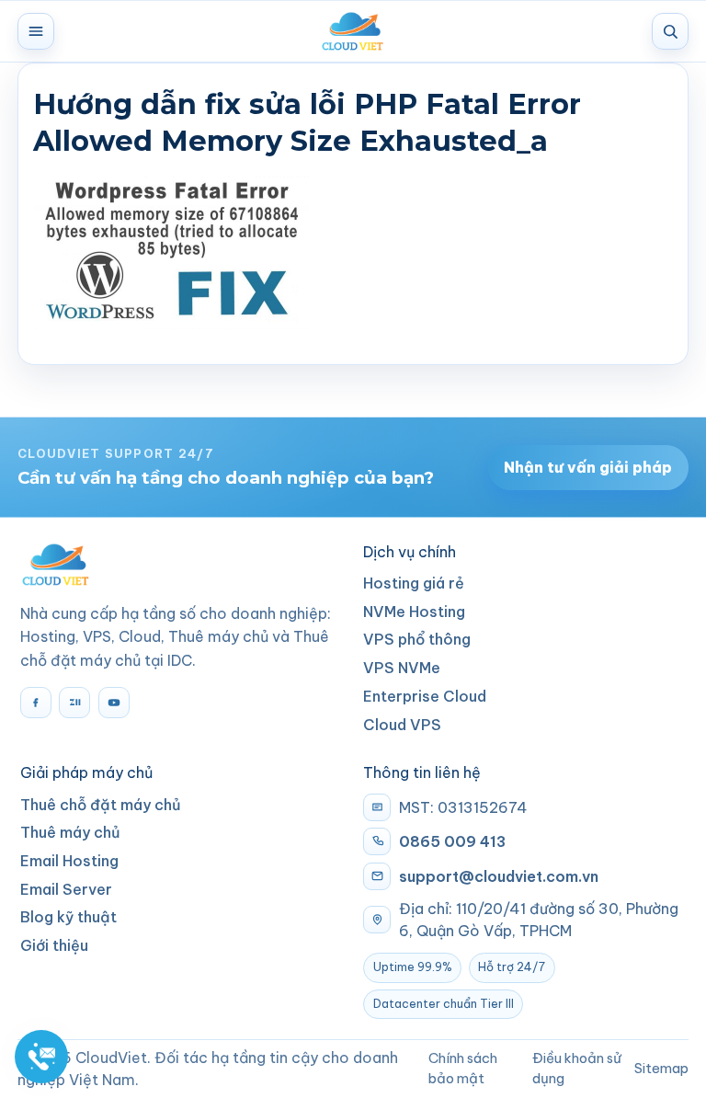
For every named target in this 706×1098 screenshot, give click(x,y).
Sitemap (661, 1068)
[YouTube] (114, 702)
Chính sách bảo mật (462, 1068)
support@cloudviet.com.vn (498, 876)
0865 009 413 (452, 841)
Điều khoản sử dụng (576, 1068)
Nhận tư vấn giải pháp (588, 467)
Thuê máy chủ (70, 832)
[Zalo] (74, 702)
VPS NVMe (401, 667)
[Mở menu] (35, 31)
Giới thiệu (54, 945)
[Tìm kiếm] (670, 31)
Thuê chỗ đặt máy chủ (100, 804)
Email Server (66, 889)
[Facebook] (35, 702)
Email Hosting (69, 861)
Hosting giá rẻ (413, 583)
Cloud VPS (402, 724)
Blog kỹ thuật (68, 917)
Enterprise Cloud (424, 696)
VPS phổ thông (417, 639)
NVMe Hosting (414, 611)
